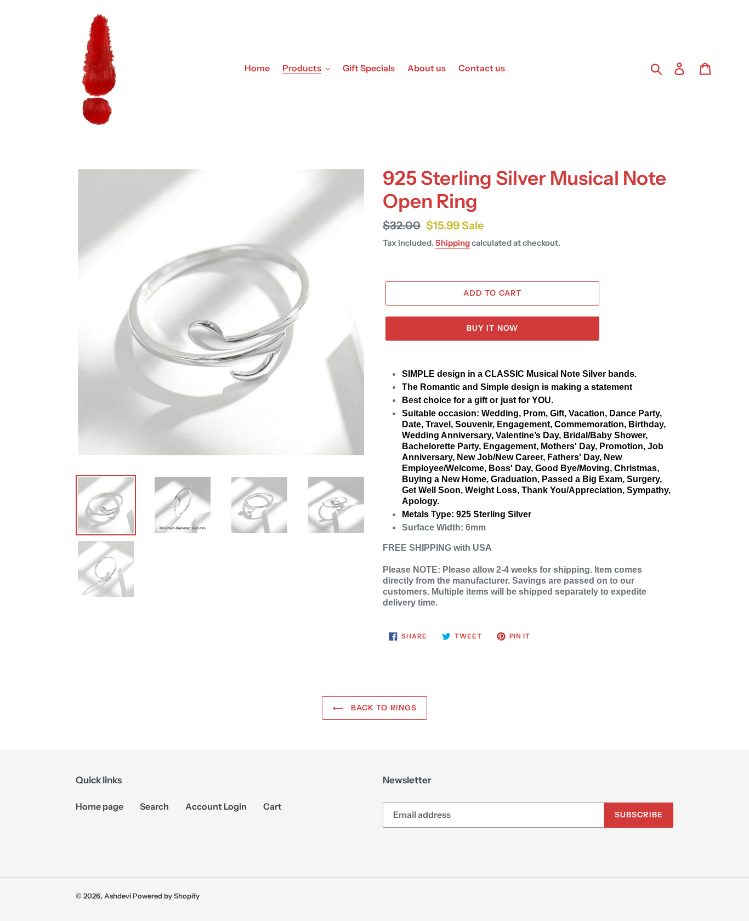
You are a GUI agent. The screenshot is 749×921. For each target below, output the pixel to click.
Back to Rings (383, 708)
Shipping (452, 243)
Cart (272, 806)
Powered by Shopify (166, 895)
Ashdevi (117, 895)
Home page (99, 806)
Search (154, 806)
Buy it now (492, 328)
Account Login (216, 806)
